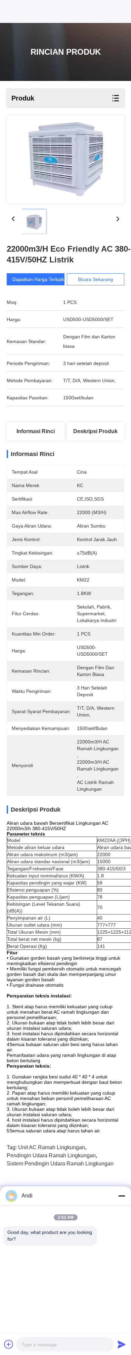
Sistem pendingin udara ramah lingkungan (60, 1163)
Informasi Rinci (35, 431)
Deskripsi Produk (95, 431)
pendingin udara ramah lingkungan (51, 1155)
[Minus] (122, 1196)
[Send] (121, 1344)
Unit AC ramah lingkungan (51, 1147)
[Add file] (8, 1344)
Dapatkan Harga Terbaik (38, 279)
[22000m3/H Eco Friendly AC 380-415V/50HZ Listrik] (65, 159)
